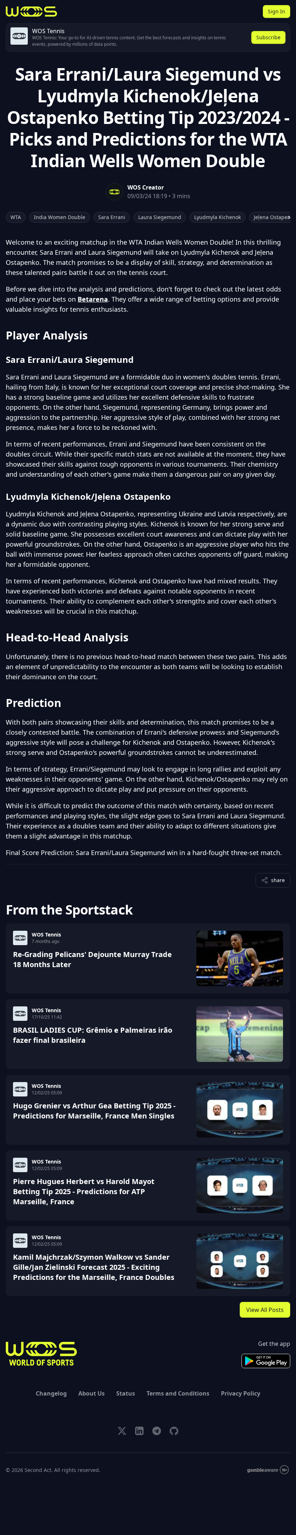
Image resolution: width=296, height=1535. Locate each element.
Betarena (93, 299)
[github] (174, 1431)
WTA (15, 217)
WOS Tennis (46, 934)
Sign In (276, 11)
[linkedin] (139, 1431)
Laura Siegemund (159, 217)
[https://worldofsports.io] (31, 11)
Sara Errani (111, 217)
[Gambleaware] (268, 1470)
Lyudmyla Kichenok (217, 217)
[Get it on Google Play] (265, 1361)
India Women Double (59, 217)
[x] (122, 1431)
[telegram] (156, 1431)
